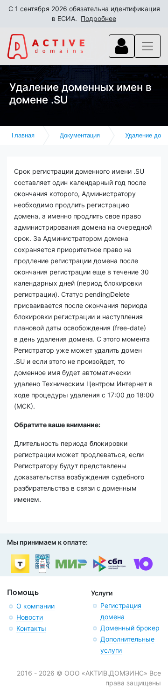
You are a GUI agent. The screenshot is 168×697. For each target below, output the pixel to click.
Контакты (31, 628)
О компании (35, 606)
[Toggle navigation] (121, 46)
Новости (29, 617)
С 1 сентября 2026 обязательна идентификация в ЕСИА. (84, 13)
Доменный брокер (130, 628)
